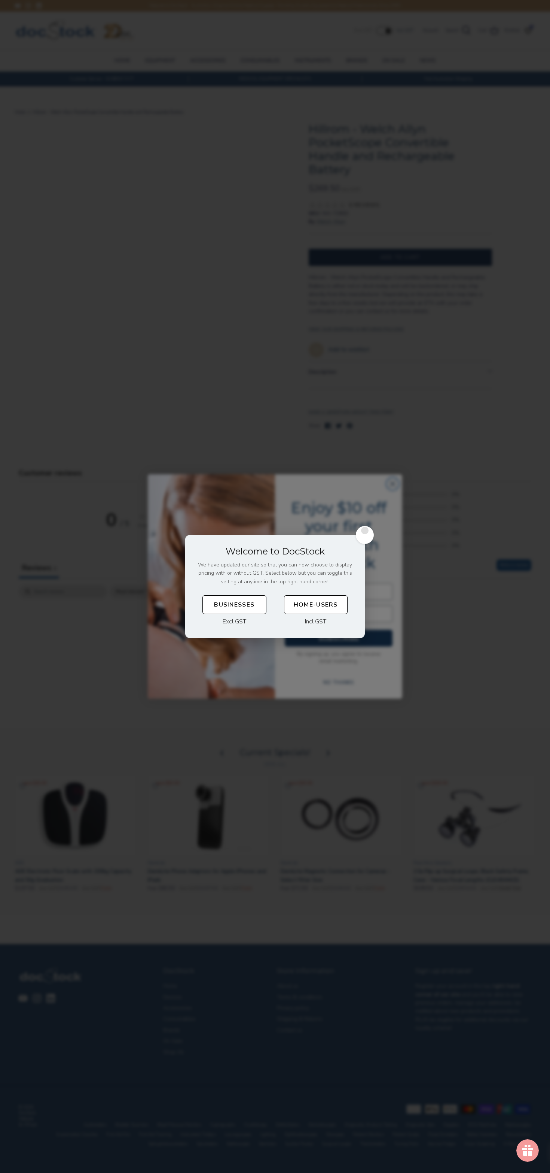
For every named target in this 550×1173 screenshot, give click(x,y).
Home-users (316, 605)
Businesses (234, 605)
